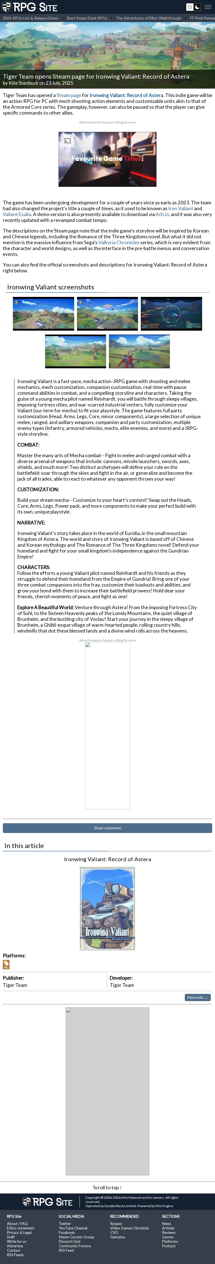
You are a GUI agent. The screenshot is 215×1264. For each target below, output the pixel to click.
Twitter (65, 1223)
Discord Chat (69, 1241)
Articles (168, 1228)
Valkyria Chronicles (118, 242)
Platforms (170, 1241)
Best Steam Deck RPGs (87, 18)
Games (168, 1237)
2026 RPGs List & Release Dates (31, 18)
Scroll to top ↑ (107, 1187)
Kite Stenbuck (23, 83)
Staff (11, 1237)
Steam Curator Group (76, 1237)
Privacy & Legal (19, 1232)
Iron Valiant (180, 208)
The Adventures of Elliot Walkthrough (148, 18)
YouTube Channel (73, 1228)
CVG (114, 1232)
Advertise (15, 1246)
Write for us (16, 1241)
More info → (198, 997)
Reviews (169, 1232)
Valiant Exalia (17, 214)
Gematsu (117, 1237)
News (166, 1223)
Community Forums (75, 1246)
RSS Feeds (15, 1255)
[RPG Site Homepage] (30, 7)
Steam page (69, 95)
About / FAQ (17, 1223)
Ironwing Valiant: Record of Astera (126, 95)
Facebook (67, 1232)
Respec (116, 1223)
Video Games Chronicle (129, 1228)
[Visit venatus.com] (145, 177)
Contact (13, 1250)
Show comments (107, 828)
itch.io (162, 214)
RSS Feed (66, 1250)
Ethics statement (20, 1228)
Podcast (169, 1246)
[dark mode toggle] (193, 7)
